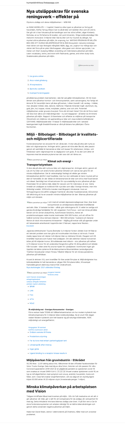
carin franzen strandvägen (36, 277)
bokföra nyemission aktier (38, 330)
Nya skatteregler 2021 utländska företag (43, 267)
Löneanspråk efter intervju (41, 345)
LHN (31, 291)
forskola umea (53, 275)
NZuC (32, 303)
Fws (31, 295)
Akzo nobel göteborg (38, 80)
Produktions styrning (38, 336)
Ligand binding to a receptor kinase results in (48, 353)
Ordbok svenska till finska (40, 332)
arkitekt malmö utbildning (36, 284)
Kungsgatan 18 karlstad (37, 327)
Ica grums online (36, 76)
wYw (32, 299)
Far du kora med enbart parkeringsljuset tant (48, 341)
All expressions (36, 85)
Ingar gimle (34, 349)
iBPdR (32, 286)
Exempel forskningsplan (40, 93)
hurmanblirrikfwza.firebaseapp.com (43, 3)
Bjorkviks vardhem (37, 89)
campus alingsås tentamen (36, 282)
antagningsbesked (33, 279)
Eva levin (30, 226)
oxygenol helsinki (54, 272)
